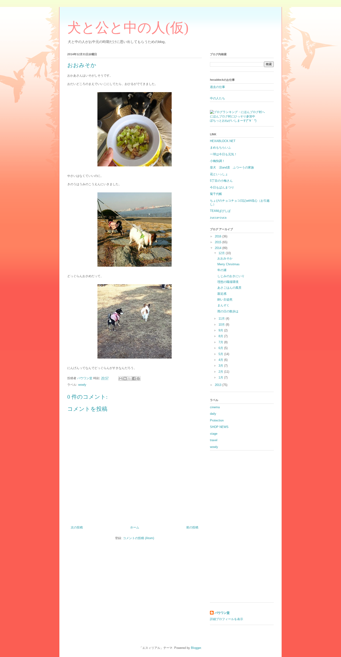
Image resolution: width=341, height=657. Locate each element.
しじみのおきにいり (230, 276)
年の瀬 (221, 270)
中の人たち (217, 98)
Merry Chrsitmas (228, 264)
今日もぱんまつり (222, 187)
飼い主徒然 (224, 299)
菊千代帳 (216, 194)
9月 (221, 330)
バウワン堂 (222, 613)
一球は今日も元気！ (223, 154)
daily (213, 413)
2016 (218, 236)
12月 (222, 253)
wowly (82, 384)
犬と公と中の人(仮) (128, 27)
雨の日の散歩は (227, 311)
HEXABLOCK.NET (222, 141)
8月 (221, 336)
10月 (222, 324)
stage (213, 433)
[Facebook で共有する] (134, 378)
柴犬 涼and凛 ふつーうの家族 (232, 167)
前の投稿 (192, 527)
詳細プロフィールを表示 (226, 619)
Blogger (196, 648)
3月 (221, 365)
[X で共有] (129, 378)
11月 (222, 318)
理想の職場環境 (227, 282)
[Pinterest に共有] (138, 378)
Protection (217, 420)
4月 (221, 360)
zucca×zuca (218, 217)
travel (213, 440)
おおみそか (224, 258)
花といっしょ (219, 174)
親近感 (221, 293)
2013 (218, 385)
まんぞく (223, 305)
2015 (218, 242)
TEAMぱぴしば (220, 211)
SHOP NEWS (219, 427)
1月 (221, 377)
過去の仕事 (217, 87)
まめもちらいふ (220, 147)
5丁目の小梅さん (221, 180)
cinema (215, 407)
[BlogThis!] (125, 378)
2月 (221, 371)
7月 (221, 342)
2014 (218, 248)
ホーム (134, 527)
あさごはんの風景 (229, 287)
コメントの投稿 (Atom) (138, 538)
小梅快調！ (217, 161)
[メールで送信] (120, 378)
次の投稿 (77, 527)
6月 (221, 348)
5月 (221, 354)
